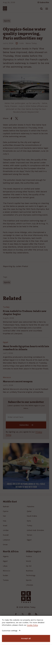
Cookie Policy (32, 625)
